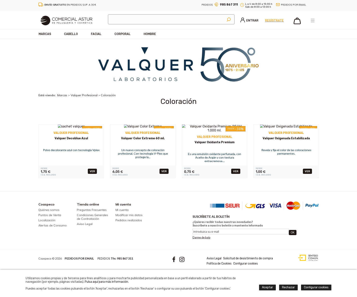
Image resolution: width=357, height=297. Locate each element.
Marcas (45, 34)
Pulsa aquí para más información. (107, 282)
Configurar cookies (245, 263)
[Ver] (71, 126)
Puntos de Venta (49, 215)
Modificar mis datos (129, 215)
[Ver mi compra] (297, 23)
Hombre (150, 34)
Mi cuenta (123, 204)
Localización (46, 220)
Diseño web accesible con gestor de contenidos (307, 258)
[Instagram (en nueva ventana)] (317, 5)
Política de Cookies (219, 263)
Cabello (71, 34)
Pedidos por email (293, 4)
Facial (96, 34)
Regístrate (274, 20)
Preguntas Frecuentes (92, 210)
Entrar (252, 20)
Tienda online (88, 204)
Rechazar (288, 287)
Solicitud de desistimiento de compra (248, 258)
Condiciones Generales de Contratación (92, 217)
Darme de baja (201, 237)
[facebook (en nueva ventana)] (312, 5)
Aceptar (267, 287)
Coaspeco (46, 204)
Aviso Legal (85, 224)
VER (92, 171)
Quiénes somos (49, 210)
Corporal (122, 34)
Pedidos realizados (128, 220)
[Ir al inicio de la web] (66, 28)
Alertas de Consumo (52, 225)
